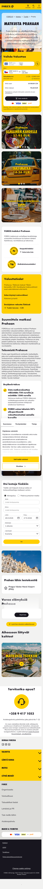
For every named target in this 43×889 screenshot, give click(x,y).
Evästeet (5, 843)
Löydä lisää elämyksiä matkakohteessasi (22, 624)
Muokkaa (19, 466)
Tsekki (26, 17)
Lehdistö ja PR (8, 808)
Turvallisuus (6, 852)
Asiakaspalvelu (8, 821)
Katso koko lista (27, 252)
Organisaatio (7, 789)
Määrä (21, 63)
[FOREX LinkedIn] (9, 744)
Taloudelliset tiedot (10, 802)
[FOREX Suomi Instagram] (6, 744)
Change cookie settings (22, 868)
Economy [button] (8, 534)
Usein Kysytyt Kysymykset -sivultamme (25, 733)
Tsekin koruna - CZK (15, 308)
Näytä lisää (23, 615)
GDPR (4, 847)
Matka (18, 17)
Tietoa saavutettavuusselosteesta (12, 857)
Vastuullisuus (7, 796)
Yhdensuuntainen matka (29, 496)
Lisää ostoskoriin (22, 98)
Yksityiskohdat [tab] (20, 424)
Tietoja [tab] (34, 424)
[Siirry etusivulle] (8, 6)
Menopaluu (11, 496)
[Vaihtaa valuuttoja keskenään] (37, 64)
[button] (28, 6)
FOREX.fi (9, 17)
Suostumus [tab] (7, 424)
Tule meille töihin (9, 815)
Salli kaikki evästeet (21, 459)
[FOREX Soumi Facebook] (3, 744)
